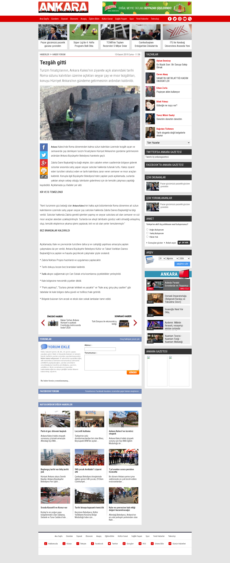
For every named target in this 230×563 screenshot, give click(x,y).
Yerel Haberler (142, 19)
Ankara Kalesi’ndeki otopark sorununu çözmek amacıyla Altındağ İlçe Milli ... (53, 438)
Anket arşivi (171, 243)
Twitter (115, 543)
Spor (132, 19)
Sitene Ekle (159, 543)
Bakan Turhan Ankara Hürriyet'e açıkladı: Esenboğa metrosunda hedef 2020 (71, 324)
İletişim (83, 543)
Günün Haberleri (179, 543)
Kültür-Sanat (107, 19)
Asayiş (84, 19)
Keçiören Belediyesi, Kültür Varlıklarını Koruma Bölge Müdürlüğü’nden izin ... (86, 515)
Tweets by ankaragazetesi (157, 157)
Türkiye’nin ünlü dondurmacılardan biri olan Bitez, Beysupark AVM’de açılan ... (89, 438)
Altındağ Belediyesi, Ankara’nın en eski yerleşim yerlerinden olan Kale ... (123, 517)
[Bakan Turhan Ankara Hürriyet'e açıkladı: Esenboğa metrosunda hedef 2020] (53, 325)
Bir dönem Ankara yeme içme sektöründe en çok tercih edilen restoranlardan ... (123, 479)
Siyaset (64, 19)
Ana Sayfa (44, 19)
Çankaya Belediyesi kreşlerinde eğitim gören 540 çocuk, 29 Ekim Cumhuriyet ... (89, 479)
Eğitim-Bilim (94, 19)
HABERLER (44, 54)
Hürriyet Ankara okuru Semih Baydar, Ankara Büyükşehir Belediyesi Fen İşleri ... (53, 479)
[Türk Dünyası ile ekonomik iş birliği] (124, 326)
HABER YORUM (58, 54)
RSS (144, 543)
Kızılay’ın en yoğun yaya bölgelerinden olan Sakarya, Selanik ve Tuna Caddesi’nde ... (54, 515)
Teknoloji (155, 19)
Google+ (130, 543)
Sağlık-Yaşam (121, 19)
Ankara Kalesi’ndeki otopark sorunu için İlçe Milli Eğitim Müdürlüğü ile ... (121, 441)
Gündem (55, 19)
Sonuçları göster (155, 243)
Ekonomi (74, 19)
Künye (69, 543)
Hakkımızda (53, 543)
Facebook (99, 543)
